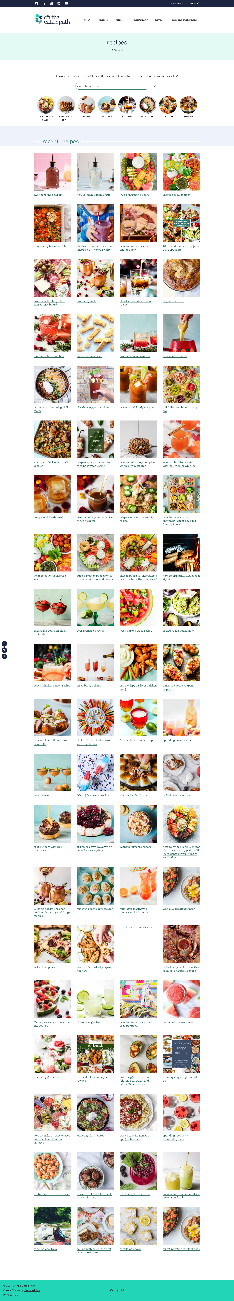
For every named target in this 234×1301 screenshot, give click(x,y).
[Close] (144, 611)
